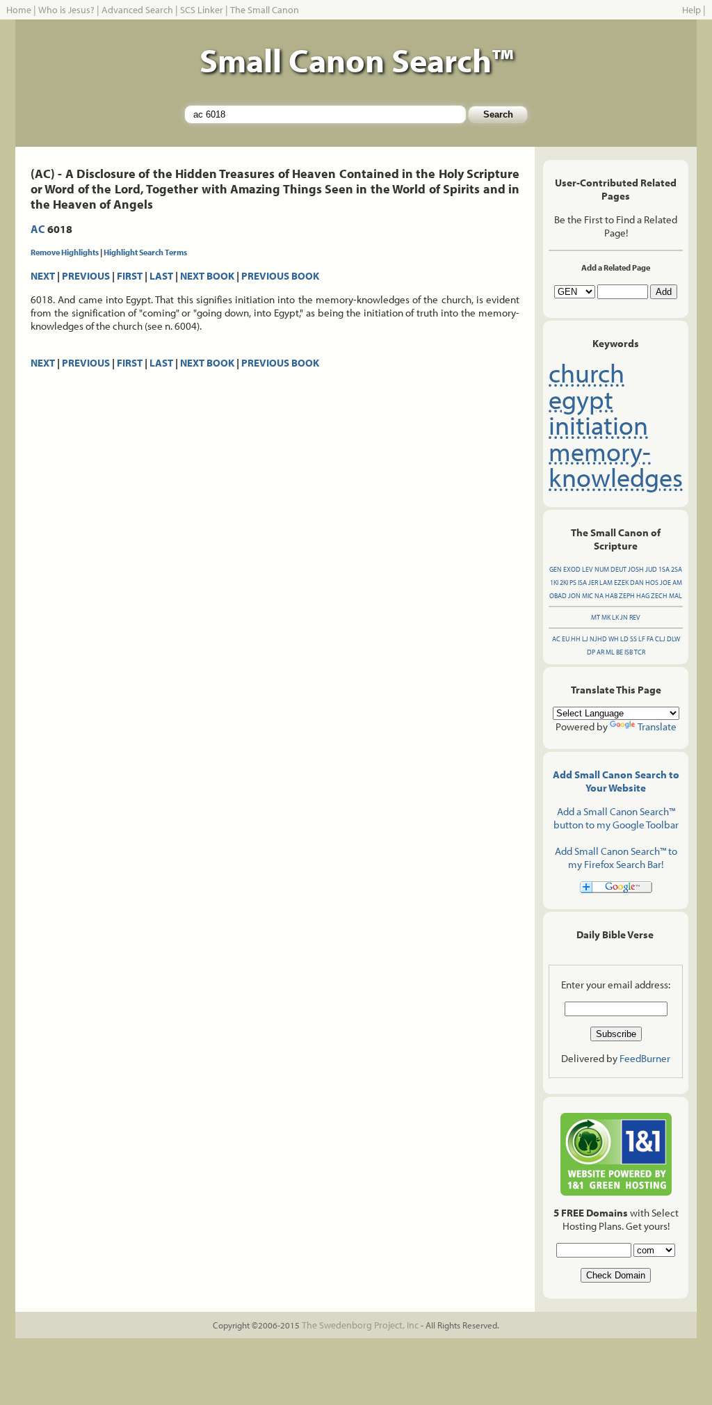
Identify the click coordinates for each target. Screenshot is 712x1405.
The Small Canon (264, 9)
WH (613, 638)
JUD (651, 569)
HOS (651, 582)
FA (650, 638)
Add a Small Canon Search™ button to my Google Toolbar (616, 818)
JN (624, 617)
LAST (161, 275)
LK (615, 617)
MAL (675, 595)
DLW (673, 638)
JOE (665, 582)
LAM (606, 582)
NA (599, 595)
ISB (628, 652)
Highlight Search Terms (145, 252)
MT (595, 617)
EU (565, 638)
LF (641, 638)
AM (677, 582)
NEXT (43, 275)
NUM (601, 569)
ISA (582, 582)
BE (619, 652)
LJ (585, 638)
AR (600, 652)
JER (593, 582)
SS (633, 638)
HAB (611, 595)
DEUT (618, 569)
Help (691, 9)
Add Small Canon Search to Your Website (616, 781)
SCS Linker (201, 9)
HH (576, 638)
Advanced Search (137, 9)
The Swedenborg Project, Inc (360, 1325)
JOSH (636, 569)
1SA (664, 569)
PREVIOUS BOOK (280, 275)
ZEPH (627, 595)
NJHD (598, 638)
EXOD (572, 569)
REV (634, 617)
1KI (554, 582)
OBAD (558, 595)
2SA (676, 569)
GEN (555, 569)
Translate (657, 726)
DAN (637, 582)
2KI (564, 582)
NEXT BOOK (207, 275)
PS (572, 582)
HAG (642, 595)
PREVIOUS (86, 275)
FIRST (130, 275)
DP (591, 652)
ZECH (659, 595)
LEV (587, 569)
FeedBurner (645, 1058)
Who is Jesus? (66, 9)
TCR (639, 652)
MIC (587, 595)
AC (38, 229)
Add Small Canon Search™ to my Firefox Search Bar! (616, 857)
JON (574, 595)
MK (605, 617)
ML (610, 652)
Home (18, 9)
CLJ (660, 638)
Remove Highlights (65, 252)
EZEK (621, 582)
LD (624, 638)
